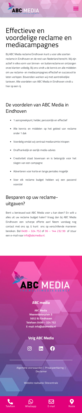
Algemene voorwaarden (29, 368)
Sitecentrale (51, 383)
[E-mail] (51, 401)
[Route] (71, 401)
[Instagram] (29, 348)
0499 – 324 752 (31, 231)
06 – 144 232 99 (55, 231)
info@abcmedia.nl (34, 235)
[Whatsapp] (30, 401)
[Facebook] (52, 348)
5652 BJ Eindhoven (41, 318)
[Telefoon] (10, 401)
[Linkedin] (41, 348)
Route (71, 406)
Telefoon (10, 406)
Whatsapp (30, 406)
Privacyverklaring (54, 368)
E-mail (51, 406)
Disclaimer (41, 371)
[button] (76, 8)
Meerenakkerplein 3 (41, 314)
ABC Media (41, 310)
